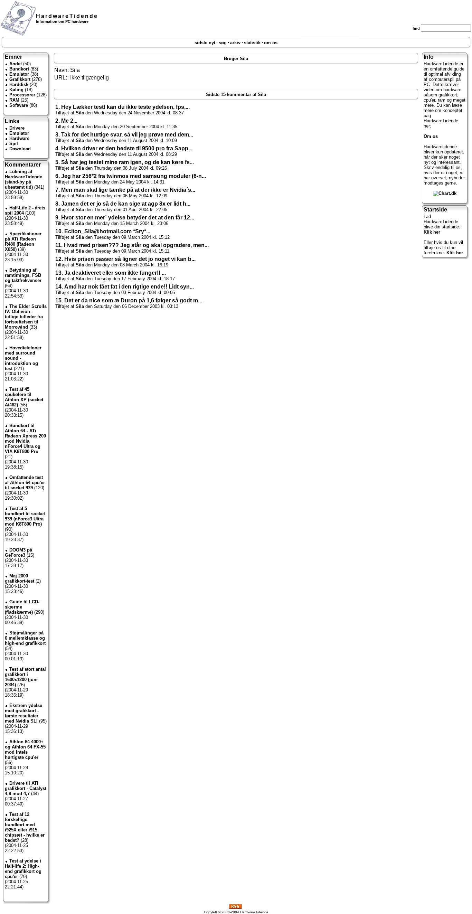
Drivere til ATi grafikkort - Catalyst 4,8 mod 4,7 (25, 788)
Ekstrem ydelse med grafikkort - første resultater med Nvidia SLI (23, 713)
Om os (431, 136)
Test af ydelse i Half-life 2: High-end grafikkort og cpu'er (23, 868)
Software (18, 105)
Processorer (22, 94)
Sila (80, 112)
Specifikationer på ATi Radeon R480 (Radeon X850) (23, 241)
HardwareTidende (67, 16)
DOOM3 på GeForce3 (18, 552)
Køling (16, 89)
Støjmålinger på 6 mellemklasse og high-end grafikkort (25, 638)
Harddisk (18, 84)
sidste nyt (205, 42)
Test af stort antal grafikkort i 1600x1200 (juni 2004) (25, 677)
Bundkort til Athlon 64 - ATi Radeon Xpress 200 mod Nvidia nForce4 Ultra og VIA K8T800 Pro (25, 438)
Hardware (19, 138)
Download (20, 148)
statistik (252, 42)
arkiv (235, 42)
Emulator (19, 74)
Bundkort (19, 69)
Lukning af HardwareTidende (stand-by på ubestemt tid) (23, 179)
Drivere (17, 128)
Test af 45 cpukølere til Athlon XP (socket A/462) (24, 397)
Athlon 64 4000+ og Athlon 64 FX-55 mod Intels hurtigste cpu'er (25, 749)
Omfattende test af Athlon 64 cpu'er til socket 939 (25, 482)
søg (223, 42)
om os (270, 42)
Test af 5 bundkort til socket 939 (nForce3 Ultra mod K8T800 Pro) (25, 516)
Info (429, 57)
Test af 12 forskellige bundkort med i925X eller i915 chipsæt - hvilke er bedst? (25, 827)
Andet (15, 63)
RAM (14, 100)
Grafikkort (19, 79)
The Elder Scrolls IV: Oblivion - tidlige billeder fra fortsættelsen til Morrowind (26, 317)
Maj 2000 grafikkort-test (19, 578)
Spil (13, 143)
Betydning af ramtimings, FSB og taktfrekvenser (23, 275)
